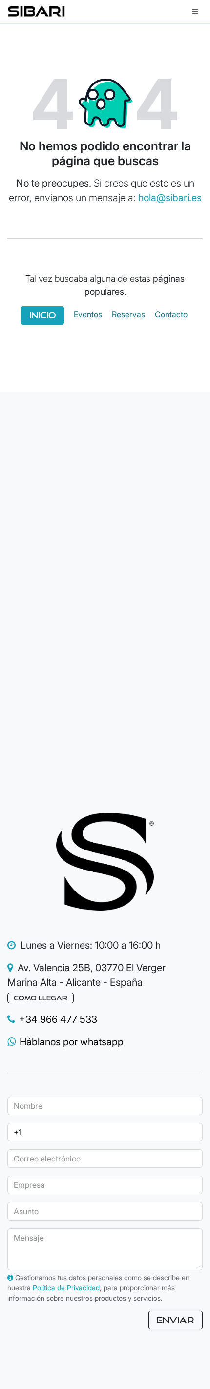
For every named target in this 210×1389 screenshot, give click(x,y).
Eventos (88, 315)
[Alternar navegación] (195, 11)
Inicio (42, 315)
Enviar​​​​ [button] (175, 1320)
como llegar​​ (40, 998)
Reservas (128, 315)
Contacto (171, 315)
